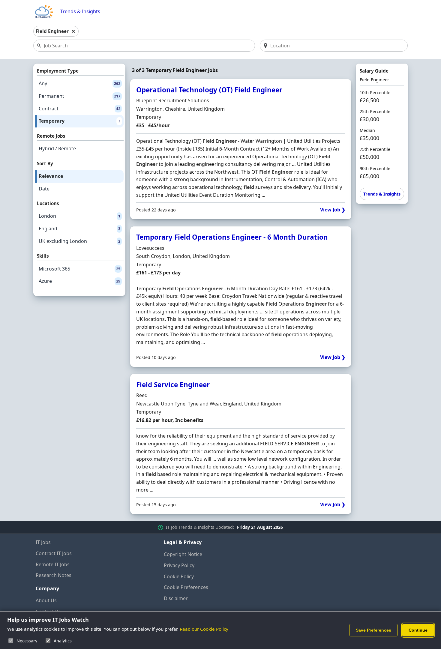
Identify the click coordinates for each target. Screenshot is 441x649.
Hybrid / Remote (57, 148)
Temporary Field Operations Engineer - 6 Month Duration (232, 237)
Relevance (51, 176)
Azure (79, 281)
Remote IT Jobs (53, 564)
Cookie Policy (179, 576)
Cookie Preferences (186, 587)
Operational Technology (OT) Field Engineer (209, 89)
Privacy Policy (179, 565)
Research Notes (53, 575)
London (79, 216)
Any (79, 83)
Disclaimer (176, 598)
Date (44, 188)
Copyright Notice (183, 554)
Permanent (79, 96)
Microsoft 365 (79, 268)
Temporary (79, 121)
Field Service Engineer (173, 384)
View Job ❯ (332, 210)
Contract (79, 108)
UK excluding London (79, 241)
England (79, 228)
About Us (46, 600)
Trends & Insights (80, 11)
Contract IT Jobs (54, 553)
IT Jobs (43, 542)
